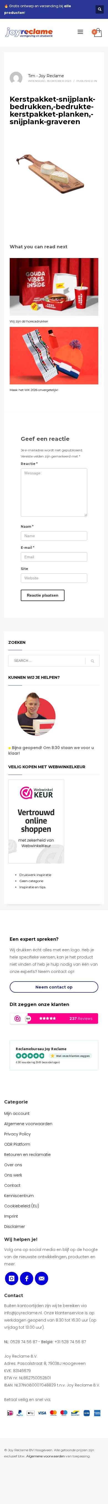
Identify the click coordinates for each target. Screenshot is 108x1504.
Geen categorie (31, 881)
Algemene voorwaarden (45, 1456)
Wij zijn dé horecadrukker (29, 321)
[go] (92, 661)
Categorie (16, 1102)
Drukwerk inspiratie (35, 875)
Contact (13, 1295)
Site (24, 569)
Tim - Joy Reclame (46, 75)
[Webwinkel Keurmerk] (36, 822)
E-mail (27, 547)
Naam (27, 526)
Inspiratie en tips (32, 887)
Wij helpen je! (20, 1239)
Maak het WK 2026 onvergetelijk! (34, 390)
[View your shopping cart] (97, 32)
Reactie (29, 464)
